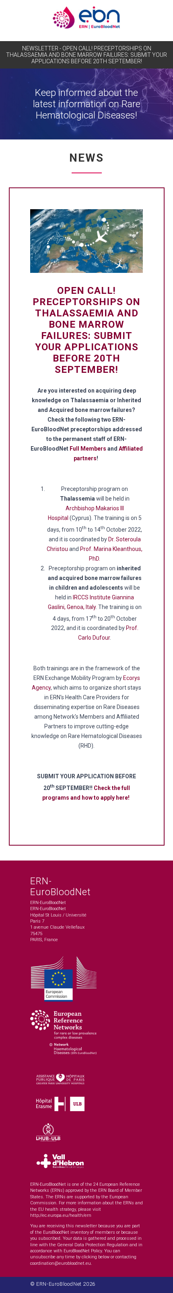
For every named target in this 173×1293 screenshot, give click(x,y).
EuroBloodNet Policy (83, 1251)
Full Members (88, 448)
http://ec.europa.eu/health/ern (60, 1215)
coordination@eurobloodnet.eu (60, 1263)
